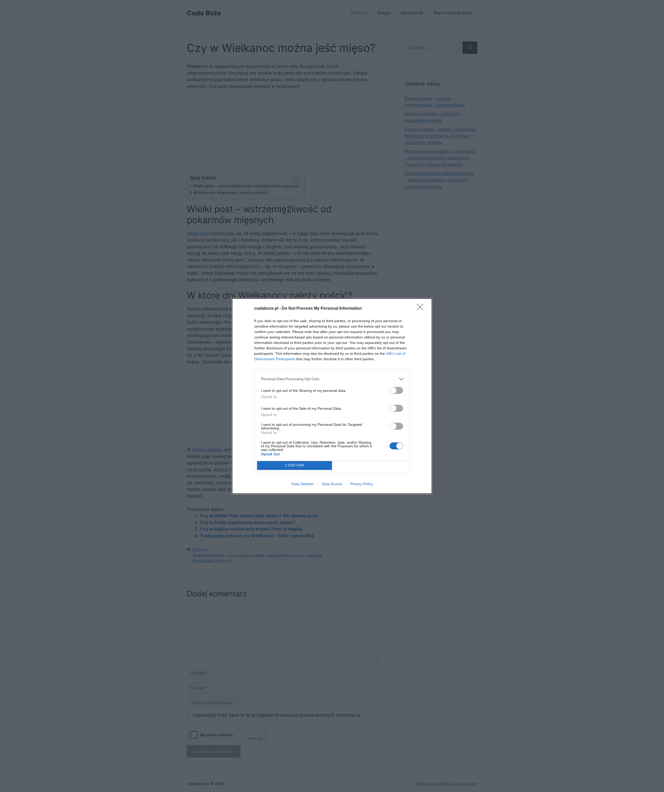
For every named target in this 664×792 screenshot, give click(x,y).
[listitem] (332, 379)
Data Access (332, 484)
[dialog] (332, 396)
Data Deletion (303, 484)
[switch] (396, 390)
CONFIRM (294, 465)
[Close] (422, 309)
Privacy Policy (361, 484)
